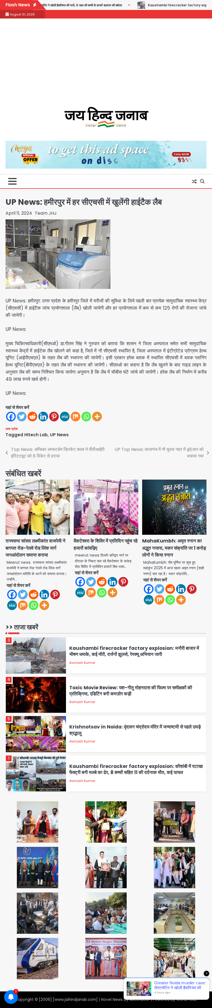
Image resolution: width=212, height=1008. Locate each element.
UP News (59, 435)
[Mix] (75, 416)
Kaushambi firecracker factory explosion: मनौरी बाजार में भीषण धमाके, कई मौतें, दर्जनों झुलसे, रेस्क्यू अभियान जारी (134, 651)
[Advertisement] (106, 65)
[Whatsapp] (86, 416)
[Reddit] (32, 416)
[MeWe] (65, 416)
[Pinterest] (54, 416)
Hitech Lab (36, 435)
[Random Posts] (194, 181)
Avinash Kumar (82, 662)
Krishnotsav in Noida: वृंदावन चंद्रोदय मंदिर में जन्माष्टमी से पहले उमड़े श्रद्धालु (135, 730)
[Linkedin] (43, 416)
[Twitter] (21, 416)
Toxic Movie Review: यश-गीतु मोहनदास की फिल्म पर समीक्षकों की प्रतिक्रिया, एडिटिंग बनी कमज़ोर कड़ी (130, 690)
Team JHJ (46, 213)
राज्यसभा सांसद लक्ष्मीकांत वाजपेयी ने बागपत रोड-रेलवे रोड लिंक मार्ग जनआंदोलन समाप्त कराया (35, 548)
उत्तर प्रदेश (12, 429)
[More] (97, 416)
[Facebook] (11, 416)
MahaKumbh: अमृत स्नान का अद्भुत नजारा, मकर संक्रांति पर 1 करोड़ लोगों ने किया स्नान (174, 548)
